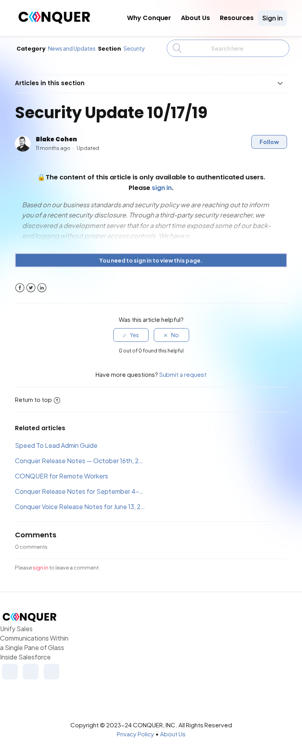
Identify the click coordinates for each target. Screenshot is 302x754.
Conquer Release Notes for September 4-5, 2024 (80, 491)
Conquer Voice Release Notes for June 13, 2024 (80, 506)
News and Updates (72, 48)
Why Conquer (149, 17)
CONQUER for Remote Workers (61, 476)
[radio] (131, 335)
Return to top (33, 399)
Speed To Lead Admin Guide (56, 445)
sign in (40, 567)
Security (134, 48)
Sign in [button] (272, 18)
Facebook (20, 288)
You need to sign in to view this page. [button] (151, 260)
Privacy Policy (135, 734)
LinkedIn (42, 288)
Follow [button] (269, 141)
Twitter (31, 288)
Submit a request (182, 374)
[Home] (54, 21)
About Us (195, 17)
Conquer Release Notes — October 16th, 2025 (80, 460)
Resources (237, 17)
